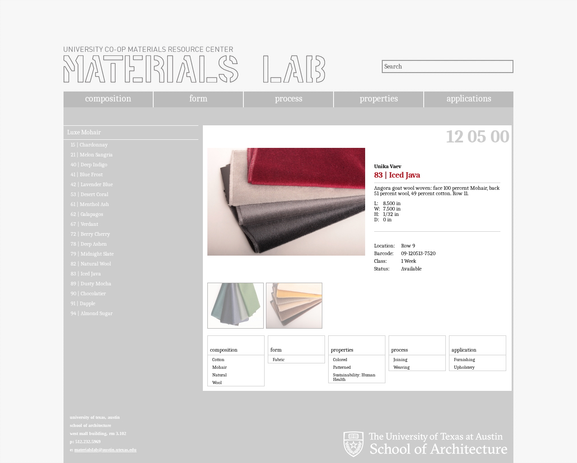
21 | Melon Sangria (92, 154)
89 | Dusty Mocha (91, 283)
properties (379, 98)
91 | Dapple (83, 303)
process (288, 98)
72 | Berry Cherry (90, 234)
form (198, 98)
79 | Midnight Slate (92, 254)
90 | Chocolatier (88, 293)
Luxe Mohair (84, 132)
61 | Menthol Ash (90, 204)
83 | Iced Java (86, 273)
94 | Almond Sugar (92, 313)
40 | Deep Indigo (89, 164)
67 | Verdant (84, 224)
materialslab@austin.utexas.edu (105, 449)
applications (469, 98)
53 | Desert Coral (89, 194)
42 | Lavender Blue (92, 184)
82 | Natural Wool (91, 264)
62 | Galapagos (87, 214)
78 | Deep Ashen (89, 244)
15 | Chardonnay (89, 145)
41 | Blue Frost (87, 174)
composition (108, 98)
